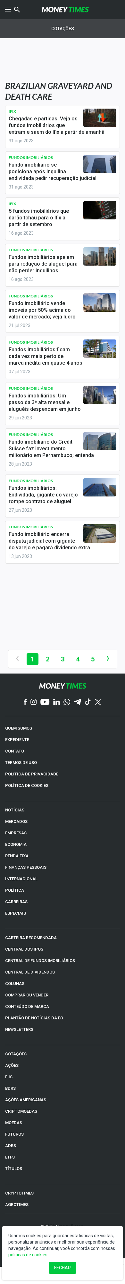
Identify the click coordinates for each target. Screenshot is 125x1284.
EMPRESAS (16, 833)
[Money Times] (65, 9)
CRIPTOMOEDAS (21, 1111)
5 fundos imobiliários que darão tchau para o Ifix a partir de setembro (39, 217)
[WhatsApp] (66, 702)
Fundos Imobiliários (31, 157)
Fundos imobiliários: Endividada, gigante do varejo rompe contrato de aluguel (43, 494)
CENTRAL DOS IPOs (24, 949)
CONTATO (14, 751)
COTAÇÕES (16, 1054)
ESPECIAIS (15, 913)
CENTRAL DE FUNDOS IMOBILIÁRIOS (40, 960)
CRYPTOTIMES (19, 1193)
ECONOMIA (16, 844)
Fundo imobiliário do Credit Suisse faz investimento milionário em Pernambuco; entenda (51, 448)
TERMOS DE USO (21, 762)
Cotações (62, 28)
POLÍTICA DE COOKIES (26, 785)
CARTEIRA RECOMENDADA (31, 937)
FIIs (9, 1076)
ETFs (10, 1157)
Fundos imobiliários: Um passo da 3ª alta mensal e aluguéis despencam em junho (45, 402)
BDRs (10, 1088)
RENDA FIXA (17, 855)
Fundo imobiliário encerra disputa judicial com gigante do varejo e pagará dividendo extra (49, 541)
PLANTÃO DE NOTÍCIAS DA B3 (34, 1018)
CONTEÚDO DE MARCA (27, 1006)
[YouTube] (45, 702)
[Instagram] (33, 702)
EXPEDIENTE (17, 739)
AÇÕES (12, 1065)
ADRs (10, 1145)
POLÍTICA (14, 890)
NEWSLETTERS (19, 1029)
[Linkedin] (56, 702)
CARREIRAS (16, 901)
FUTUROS (14, 1134)
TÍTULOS (13, 1168)
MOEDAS (13, 1122)
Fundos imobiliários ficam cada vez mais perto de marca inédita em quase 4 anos (45, 356)
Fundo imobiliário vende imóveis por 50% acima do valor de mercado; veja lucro (42, 310)
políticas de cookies (27, 1254)
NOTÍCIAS (14, 810)
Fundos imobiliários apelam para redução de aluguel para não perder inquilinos (43, 264)
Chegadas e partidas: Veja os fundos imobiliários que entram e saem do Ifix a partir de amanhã (56, 125)
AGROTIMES (17, 1204)
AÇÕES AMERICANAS (25, 1099)
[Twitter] (98, 702)
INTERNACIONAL (21, 878)
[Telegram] (77, 702)
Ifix (12, 111)
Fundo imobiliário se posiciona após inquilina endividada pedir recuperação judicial (52, 171)
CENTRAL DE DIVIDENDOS (30, 972)
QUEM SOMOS (18, 728)
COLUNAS (14, 983)
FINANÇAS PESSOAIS (25, 867)
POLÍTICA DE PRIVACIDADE (31, 774)
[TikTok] (88, 702)
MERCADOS (16, 821)
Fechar (62, 1267)
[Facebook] (25, 702)
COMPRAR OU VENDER (26, 995)
